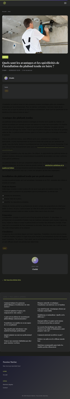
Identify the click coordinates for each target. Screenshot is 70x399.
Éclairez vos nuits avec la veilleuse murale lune (51, 340)
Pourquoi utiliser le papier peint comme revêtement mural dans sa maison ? (50, 322)
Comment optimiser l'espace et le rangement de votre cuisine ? (14, 312)
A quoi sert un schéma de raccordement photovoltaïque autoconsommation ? (16, 318)
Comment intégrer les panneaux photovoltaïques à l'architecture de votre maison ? (17, 305)
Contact (5, 387)
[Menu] (65, 3)
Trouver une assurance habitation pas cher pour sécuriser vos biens (17, 342)
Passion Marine (10, 362)
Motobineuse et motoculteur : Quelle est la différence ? (51, 316)
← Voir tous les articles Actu (11, 280)
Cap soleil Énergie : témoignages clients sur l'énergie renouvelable (51, 310)
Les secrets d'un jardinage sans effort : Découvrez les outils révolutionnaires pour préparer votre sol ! (51, 329)
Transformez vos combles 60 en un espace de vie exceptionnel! (17, 324)
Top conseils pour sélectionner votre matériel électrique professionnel (15, 330)
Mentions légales (8, 384)
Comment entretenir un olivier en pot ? (50, 335)
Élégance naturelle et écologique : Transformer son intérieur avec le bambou (51, 304)
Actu (9, 11)
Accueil (4, 11)
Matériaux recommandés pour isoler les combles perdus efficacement (50, 346)
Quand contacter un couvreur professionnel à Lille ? (18, 336)
